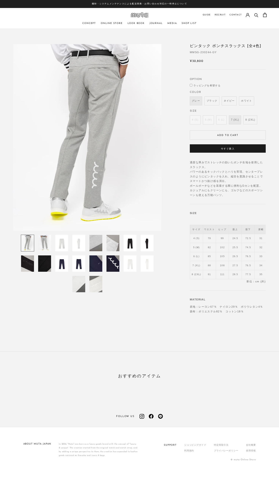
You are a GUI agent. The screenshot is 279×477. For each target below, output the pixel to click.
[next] (269, 386)
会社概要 (251, 445)
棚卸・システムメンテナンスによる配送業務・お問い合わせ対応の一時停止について (139, 4)
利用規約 (189, 451)
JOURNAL (156, 23)
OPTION (196, 79)
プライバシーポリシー (226, 451)
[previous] (10, 386)
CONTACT (235, 15)
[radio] (196, 100)
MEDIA (172, 23)
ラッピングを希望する (207, 85)
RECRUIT (220, 15)
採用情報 (251, 451)
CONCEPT (89, 23)
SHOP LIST (189, 23)
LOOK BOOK (136, 23)
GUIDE (207, 15)
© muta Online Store (243, 460)
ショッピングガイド (195, 445)
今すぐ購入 (228, 149)
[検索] (256, 15)
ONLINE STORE (112, 23)
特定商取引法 (221, 445)
